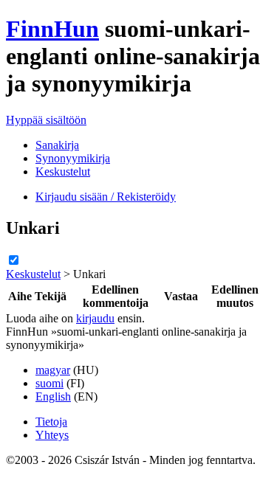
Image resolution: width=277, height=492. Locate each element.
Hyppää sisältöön (46, 120)
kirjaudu (95, 318)
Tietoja (51, 421)
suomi (49, 383)
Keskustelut (62, 171)
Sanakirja (57, 145)
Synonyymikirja (72, 158)
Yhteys (52, 435)
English (53, 396)
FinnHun (52, 28)
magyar (52, 370)
